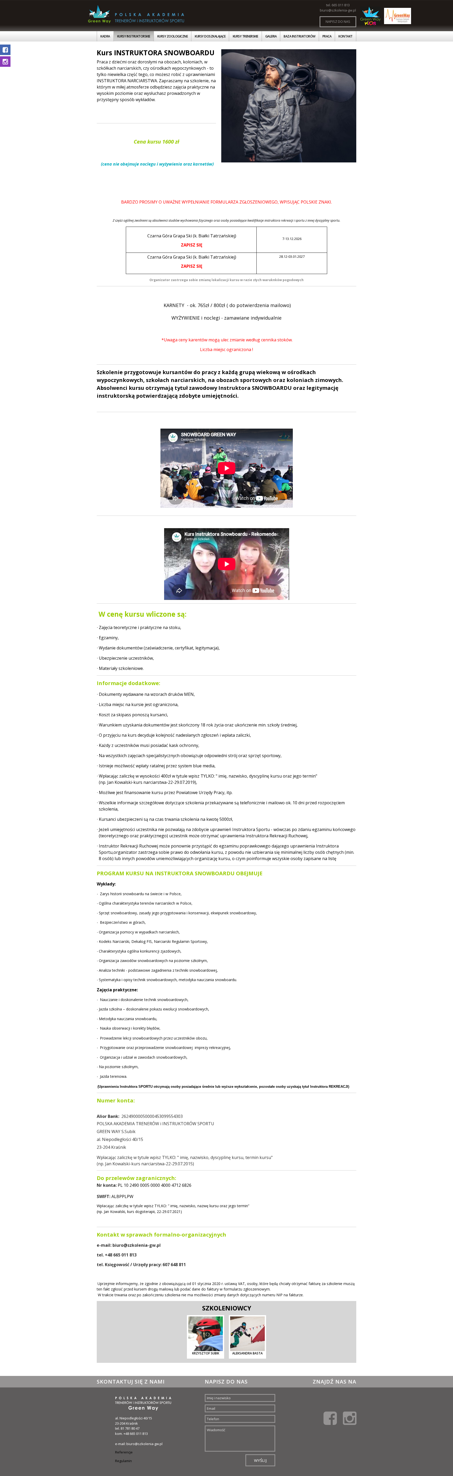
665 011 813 (341, 5)
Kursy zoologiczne (172, 36)
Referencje (124, 1452)
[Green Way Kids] (370, 16)
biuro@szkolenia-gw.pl (338, 10)
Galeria (271, 36)
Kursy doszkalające (210, 36)
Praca (327, 36)
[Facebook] (330, 1418)
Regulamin (123, 1460)
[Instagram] (349, 1418)
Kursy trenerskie (245, 36)
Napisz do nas (338, 21)
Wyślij (260, 1460)
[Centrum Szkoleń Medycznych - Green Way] (397, 16)
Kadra (105, 36)
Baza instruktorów (299, 36)
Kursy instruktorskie (133, 36)
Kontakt (345, 36)
